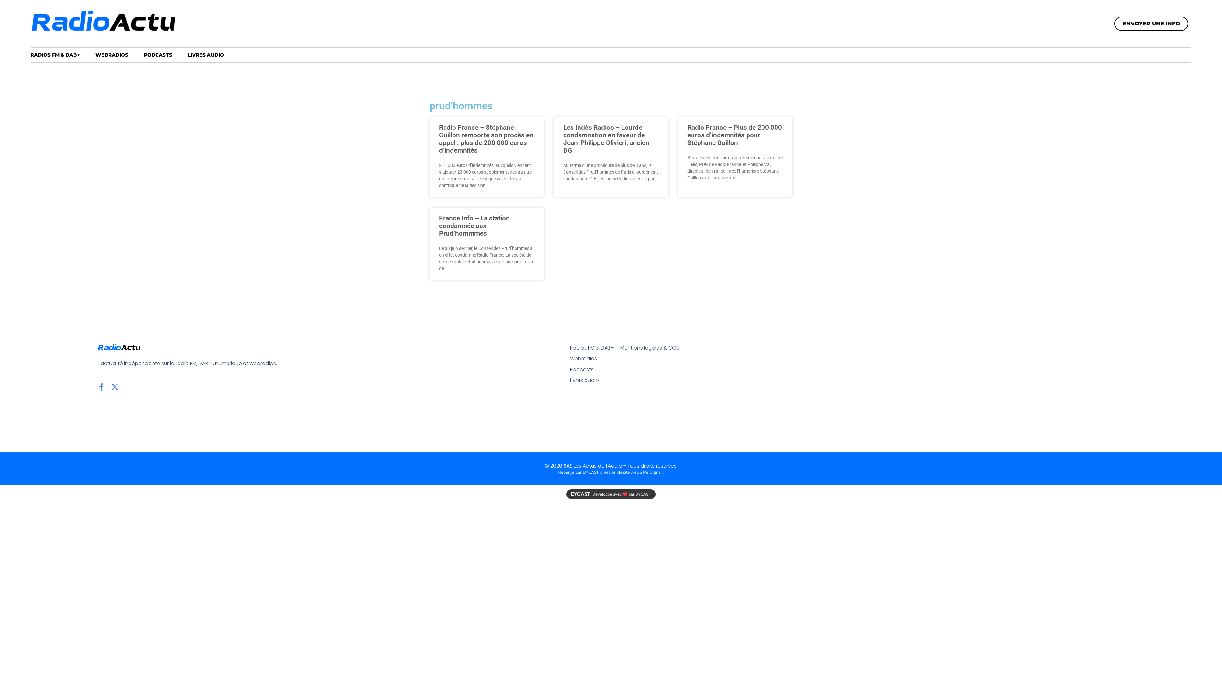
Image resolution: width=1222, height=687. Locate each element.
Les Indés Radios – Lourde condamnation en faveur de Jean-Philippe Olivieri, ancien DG (606, 139)
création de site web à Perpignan (631, 472)
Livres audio (206, 55)
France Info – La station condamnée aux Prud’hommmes (474, 225)
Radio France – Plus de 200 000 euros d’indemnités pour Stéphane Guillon (734, 135)
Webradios (111, 55)
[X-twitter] (115, 387)
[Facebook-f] (101, 387)
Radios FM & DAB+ (55, 55)
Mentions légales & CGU (649, 347)
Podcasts (158, 55)
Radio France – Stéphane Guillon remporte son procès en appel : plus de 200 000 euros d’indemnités (486, 139)
